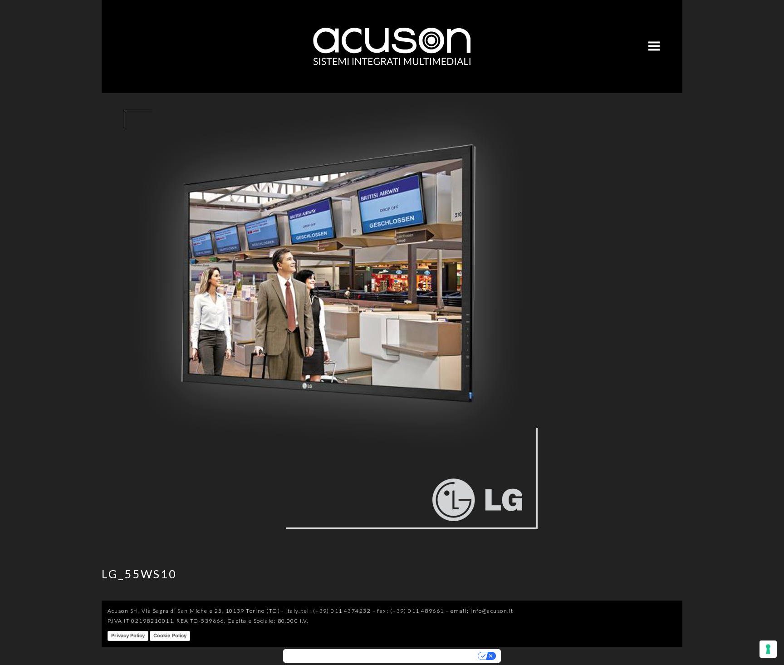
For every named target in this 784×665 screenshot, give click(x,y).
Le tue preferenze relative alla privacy (421, 656)
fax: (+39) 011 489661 (410, 610)
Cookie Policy (169, 635)
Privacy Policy (128, 635)
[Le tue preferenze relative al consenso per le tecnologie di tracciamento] (768, 649)
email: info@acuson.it (482, 610)
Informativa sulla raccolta (323, 656)
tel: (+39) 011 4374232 (336, 610)
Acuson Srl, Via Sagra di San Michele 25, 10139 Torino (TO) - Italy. (204, 610)
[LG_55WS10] (328, 542)
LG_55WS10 (139, 574)
